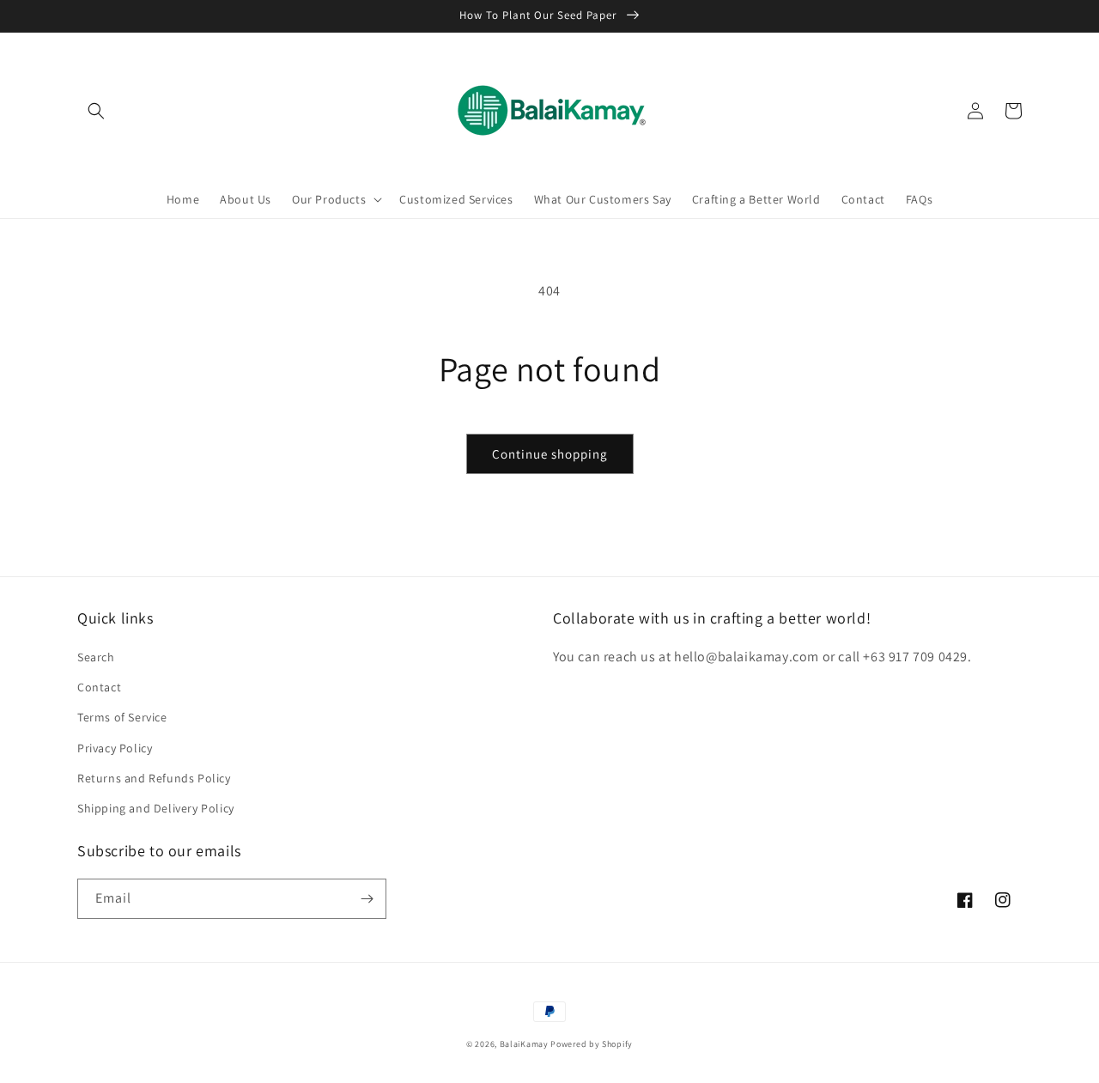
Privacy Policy (114, 748)
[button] (96, 111)
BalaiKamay (524, 1044)
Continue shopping (550, 454)
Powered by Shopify (591, 1044)
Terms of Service (122, 717)
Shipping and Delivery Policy (155, 808)
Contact (99, 687)
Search (96, 657)
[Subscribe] (367, 899)
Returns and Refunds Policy (154, 778)
